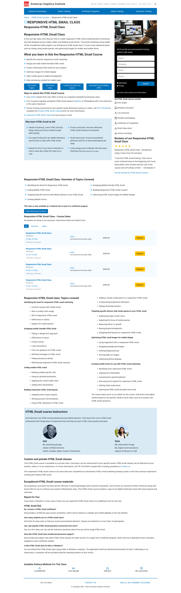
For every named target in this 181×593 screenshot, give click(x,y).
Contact (106, 4)
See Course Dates (50, 87)
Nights (44, 226)
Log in (133, 4)
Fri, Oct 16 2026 (31, 255)
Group (121, 86)
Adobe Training (117, 11)
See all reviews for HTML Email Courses (131, 173)
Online (33, 97)
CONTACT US (90, 582)
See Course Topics (31, 87)
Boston (78, 101)
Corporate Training (143, 11)
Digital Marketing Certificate (36, 211)
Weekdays (34, 226)
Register (140, 238)
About (100, 4)
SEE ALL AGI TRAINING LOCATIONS (135, 582)
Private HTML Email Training (50, 111)
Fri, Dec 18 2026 (32, 286)
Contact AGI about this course (71, 87)
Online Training (64, 11)
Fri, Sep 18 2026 (32, 239)
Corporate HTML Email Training (39, 115)
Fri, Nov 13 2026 (32, 270)
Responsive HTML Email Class (38, 233)
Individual (123, 83)
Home (26, 17)
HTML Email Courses (40, 17)
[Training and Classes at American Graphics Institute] (27, 4)
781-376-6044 (103, 108)
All (26, 226)
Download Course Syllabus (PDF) (99, 87)
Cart (128, 4)
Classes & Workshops (37, 11)
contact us (125, 466)
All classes (121, 4)
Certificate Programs (90, 11)
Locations (113, 4)
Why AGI (93, 4)
